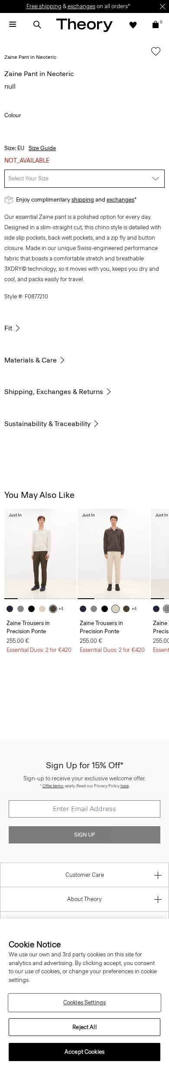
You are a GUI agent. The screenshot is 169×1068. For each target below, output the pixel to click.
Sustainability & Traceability (47, 424)
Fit (8, 328)
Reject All (84, 1027)
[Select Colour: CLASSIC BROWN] (55, 608)
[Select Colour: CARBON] (22, 608)
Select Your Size (28, 178)
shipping (83, 199)
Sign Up (84, 835)
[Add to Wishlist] (153, 55)
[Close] (162, 6)
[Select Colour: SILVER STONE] (44, 608)
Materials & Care (30, 360)
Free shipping (44, 6)
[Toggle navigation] (12, 24)
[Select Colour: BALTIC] (11, 608)
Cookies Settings (84, 1002)
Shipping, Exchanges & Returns (53, 392)
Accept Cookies (84, 1052)
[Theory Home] (84, 25)
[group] (40, 554)
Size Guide (42, 148)
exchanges (81, 6)
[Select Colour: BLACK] (33, 608)
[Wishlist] (133, 24)
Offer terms (53, 786)
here (124, 786)
